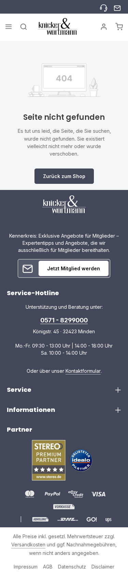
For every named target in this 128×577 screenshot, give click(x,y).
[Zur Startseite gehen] (57, 26)
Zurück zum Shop (64, 176)
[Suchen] (23, 26)
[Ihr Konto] (104, 26)
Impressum (26, 567)
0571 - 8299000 (64, 320)
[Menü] (8, 26)
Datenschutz (72, 567)
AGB (48, 567)
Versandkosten (28, 544)
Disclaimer (102, 567)
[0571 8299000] (103, 7)
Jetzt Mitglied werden (73, 268)
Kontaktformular (83, 371)
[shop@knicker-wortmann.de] (117, 7)
